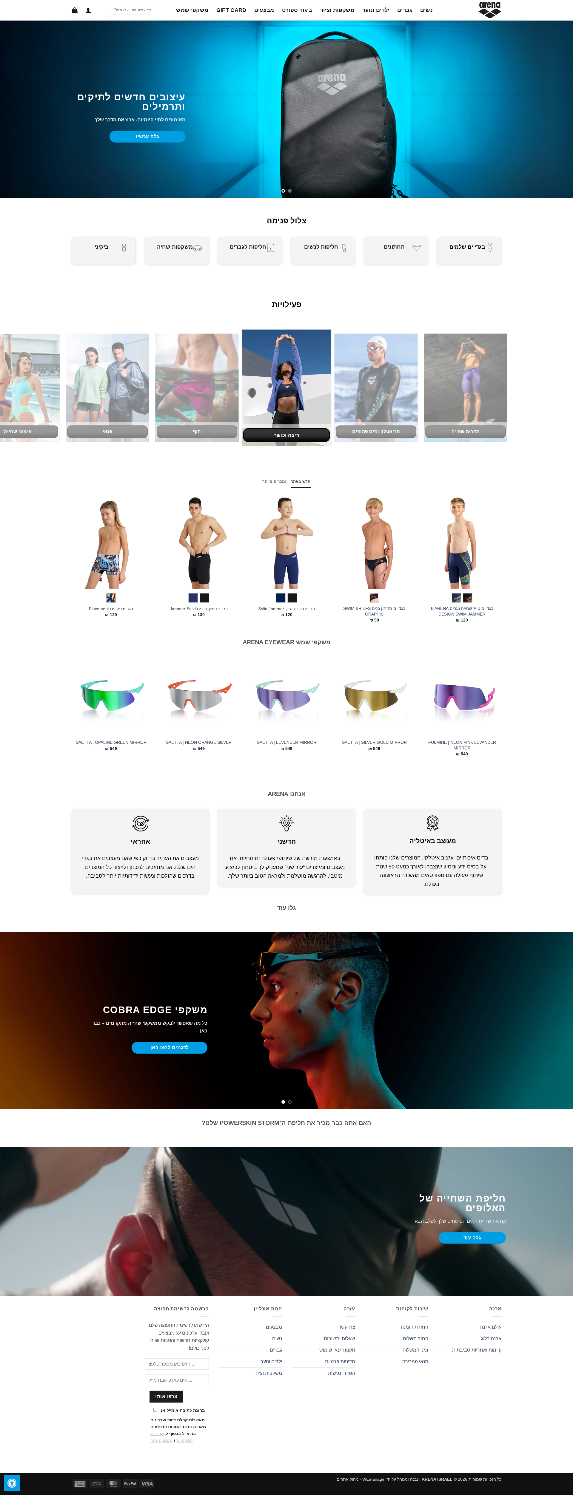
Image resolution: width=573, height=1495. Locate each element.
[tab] (301, 482)
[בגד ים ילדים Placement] (111, 541)
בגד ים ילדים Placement (111, 608)
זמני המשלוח (415, 1349)
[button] (88, 10)
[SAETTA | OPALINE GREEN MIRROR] (111, 696)
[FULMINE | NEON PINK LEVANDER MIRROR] (462, 696)
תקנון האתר (161, 1440)
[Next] (79, 543)
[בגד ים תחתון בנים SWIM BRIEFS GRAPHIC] (374, 541)
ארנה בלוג (491, 1338)
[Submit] (104, 10)
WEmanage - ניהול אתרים (360, 1479)
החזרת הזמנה (414, 1326)
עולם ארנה (490, 1326)
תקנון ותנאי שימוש (337, 1349)
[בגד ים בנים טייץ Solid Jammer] (286, 541)
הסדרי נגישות (341, 1373)
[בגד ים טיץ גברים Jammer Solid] (198, 541)
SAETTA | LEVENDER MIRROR (286, 742)
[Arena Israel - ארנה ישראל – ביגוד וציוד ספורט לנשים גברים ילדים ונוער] (471, 10)
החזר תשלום (415, 1338)
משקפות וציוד (337, 10)
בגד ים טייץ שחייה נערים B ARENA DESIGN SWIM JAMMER (462, 611)
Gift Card (231, 10)
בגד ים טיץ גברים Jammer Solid (199, 608)
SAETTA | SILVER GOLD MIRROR (374, 742)
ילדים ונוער (375, 10)
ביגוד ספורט (297, 10)
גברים (404, 10)
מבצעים (264, 10)
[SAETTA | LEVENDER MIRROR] (286, 696)
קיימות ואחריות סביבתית (476, 1349)
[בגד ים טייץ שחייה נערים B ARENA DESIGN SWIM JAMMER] (462, 541)
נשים (426, 10)
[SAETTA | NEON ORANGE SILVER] (198, 696)
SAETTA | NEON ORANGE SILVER (199, 742)
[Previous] (489, 543)
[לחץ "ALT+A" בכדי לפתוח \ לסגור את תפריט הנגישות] (12, 1483)
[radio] (467, 597)
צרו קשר (346, 1326)
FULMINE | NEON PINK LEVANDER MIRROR (462, 745)
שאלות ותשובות (339, 1338)
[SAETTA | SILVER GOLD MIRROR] (374, 696)
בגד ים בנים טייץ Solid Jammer (286, 608)
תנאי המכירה (415, 1361)
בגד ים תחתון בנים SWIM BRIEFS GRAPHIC (374, 611)
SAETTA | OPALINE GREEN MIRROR (111, 742)
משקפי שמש (192, 10)
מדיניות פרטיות (340, 1361)
